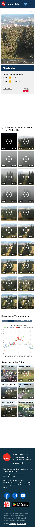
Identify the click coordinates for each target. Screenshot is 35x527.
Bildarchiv (14, 130)
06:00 (4, 321)
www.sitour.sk (18, 463)
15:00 (23, 321)
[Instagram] (15, 495)
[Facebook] (7, 495)
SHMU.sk (12, 524)
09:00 (10, 321)
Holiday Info (8, 2)
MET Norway (21, 524)
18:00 (29, 321)
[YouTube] (23, 495)
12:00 (16, 321)
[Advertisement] (17, 109)
